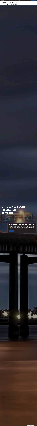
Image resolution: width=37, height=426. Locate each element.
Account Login (33, 0)
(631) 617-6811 (20, 0)
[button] (19, 2)
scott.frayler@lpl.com (26, 0)
